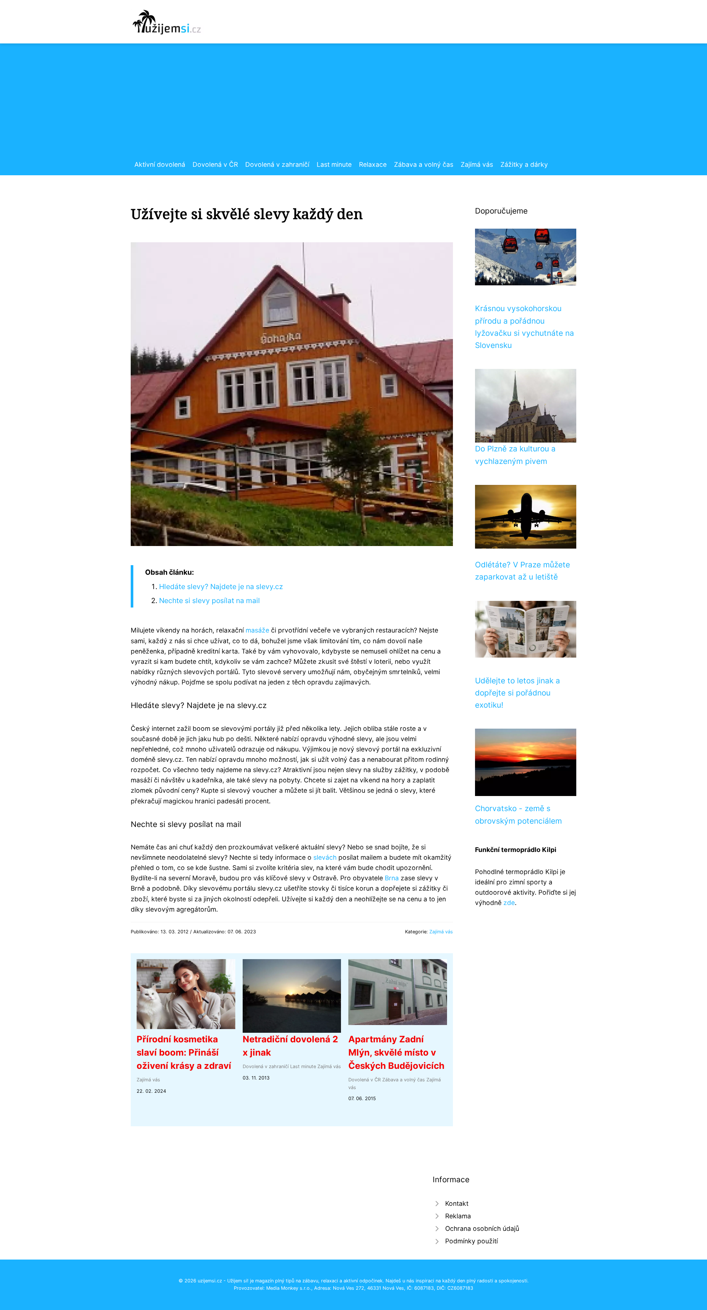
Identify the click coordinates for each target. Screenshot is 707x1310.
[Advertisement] (353, 104)
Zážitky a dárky (524, 164)
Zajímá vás (477, 164)
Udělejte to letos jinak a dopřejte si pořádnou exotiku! (517, 693)
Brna (392, 878)
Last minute (334, 164)
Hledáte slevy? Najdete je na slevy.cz (221, 586)
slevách (325, 857)
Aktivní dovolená (159, 164)
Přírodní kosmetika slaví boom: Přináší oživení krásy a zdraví (184, 1052)
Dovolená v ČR (215, 164)
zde (509, 902)
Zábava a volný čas (423, 164)
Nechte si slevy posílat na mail (209, 600)
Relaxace (373, 164)
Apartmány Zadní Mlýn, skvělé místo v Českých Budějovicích (396, 1052)
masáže (257, 630)
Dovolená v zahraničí (277, 164)
